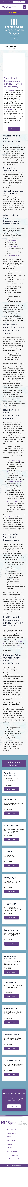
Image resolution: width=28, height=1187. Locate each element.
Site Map (9, 1148)
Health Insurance (12, 1133)
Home (6, 46)
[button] (7, 1)
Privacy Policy (11, 1140)
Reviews (9, 1144)
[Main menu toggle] (24, 7)
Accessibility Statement (14, 1130)
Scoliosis (9, 239)
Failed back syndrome (13, 246)
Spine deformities (9, 90)
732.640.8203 (8, 785)
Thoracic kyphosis (12, 241)
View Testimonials (14, 12)
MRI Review (10, 1137)
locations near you (9, 109)
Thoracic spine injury (13, 255)
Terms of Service (12, 1151)
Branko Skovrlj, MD (10, 517)
